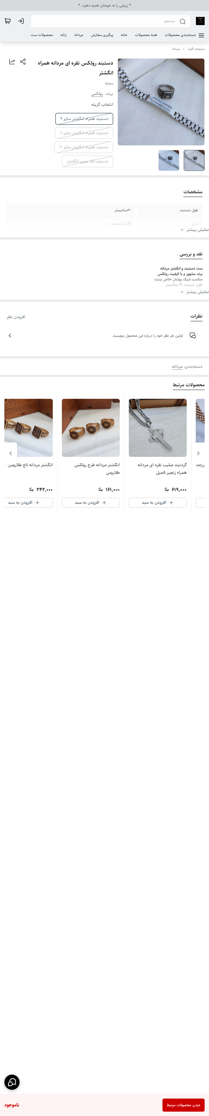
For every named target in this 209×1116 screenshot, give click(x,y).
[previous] (198, 453)
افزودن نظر (16, 317)
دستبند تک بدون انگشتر (87, 161)
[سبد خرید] (7, 21)
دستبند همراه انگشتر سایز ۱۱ (83, 147)
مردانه (176, 49)
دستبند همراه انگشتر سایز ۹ (84, 118)
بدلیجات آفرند (196, 49)
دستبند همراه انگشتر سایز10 (84, 132)
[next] (10, 453)
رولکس (97, 93)
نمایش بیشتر (197, 230)
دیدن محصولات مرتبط (183, 1105)
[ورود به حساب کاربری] (22, 21)
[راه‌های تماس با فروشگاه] (12, 1082)
